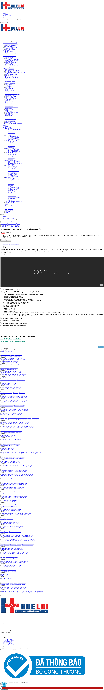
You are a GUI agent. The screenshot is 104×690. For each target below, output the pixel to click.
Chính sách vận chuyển (7, 642)
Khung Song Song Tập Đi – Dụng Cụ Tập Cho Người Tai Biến (12, 584)
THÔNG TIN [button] (3, 637)
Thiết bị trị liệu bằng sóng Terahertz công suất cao (9, 365)
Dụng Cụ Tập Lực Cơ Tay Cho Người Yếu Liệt (9, 445)
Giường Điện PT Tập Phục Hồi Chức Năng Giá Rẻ (10, 566)
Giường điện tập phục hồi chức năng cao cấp (11, 244)
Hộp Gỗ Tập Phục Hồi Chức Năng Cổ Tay (8, 558)
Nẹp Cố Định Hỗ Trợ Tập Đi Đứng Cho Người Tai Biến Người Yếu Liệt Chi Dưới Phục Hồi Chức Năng (20, 453)
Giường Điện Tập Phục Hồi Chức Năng (8, 571)
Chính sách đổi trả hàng (7, 641)
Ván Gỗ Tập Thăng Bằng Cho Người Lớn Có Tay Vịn (10, 414)
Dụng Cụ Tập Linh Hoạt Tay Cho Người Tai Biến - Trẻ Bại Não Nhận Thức (15, 514)
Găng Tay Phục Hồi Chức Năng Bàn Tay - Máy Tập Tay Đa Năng (13, 393)
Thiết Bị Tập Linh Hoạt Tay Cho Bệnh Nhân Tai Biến (10, 510)
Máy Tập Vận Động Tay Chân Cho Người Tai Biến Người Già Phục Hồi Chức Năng (16, 545)
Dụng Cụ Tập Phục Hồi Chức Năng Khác (12, 341)
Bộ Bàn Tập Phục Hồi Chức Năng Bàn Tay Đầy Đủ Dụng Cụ (12, 406)
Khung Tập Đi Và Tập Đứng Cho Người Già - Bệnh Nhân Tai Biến (13, 397)
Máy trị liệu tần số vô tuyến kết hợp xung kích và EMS (10, 356)
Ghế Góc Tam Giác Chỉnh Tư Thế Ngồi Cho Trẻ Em (10, 432)
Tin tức (4, 17)
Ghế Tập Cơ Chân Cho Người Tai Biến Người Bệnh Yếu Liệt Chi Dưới (14, 562)
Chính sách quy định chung (8, 643)
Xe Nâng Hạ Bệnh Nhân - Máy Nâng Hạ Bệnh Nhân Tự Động (12, 588)
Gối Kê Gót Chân (3, 575)
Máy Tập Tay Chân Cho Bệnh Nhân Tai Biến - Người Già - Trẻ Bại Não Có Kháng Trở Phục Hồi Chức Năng (21, 592)
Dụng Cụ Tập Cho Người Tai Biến (10, 339)
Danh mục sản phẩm (7, 15)
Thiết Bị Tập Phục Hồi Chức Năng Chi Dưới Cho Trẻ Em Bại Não (13, 484)
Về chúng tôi (5, 14)
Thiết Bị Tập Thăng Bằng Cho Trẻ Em (7, 493)
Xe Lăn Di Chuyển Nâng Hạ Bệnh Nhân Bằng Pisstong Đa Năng (13, 401)
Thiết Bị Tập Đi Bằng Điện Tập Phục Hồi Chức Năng (10, 532)
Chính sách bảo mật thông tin (8, 640)
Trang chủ (5, 13)
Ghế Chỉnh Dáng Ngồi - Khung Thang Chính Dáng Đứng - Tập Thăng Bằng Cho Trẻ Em (17, 427)
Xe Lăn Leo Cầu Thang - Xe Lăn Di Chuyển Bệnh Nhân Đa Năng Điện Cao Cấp (16, 536)
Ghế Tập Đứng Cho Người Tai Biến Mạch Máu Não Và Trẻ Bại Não (13, 471)
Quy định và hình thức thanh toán (9, 644)
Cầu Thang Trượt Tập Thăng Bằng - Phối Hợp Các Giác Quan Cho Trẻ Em (14, 423)
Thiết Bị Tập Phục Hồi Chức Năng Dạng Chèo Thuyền (11, 527)
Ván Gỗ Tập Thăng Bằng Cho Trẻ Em (7, 436)
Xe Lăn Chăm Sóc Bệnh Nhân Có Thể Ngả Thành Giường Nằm (12, 375)
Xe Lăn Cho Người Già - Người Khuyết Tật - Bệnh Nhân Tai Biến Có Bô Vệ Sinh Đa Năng (18, 540)
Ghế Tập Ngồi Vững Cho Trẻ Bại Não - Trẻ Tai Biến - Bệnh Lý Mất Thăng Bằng (16, 466)
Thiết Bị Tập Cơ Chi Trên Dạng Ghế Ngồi (8, 506)
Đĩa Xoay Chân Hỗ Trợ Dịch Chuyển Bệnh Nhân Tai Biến (11, 549)
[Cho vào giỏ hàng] (0, 382)
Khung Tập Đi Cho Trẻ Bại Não (6, 449)
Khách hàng (5, 16)
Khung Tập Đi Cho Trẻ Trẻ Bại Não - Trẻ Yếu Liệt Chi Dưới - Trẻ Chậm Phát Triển (16, 475)
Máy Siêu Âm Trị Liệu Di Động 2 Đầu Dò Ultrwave (10, 372)
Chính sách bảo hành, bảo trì (8, 639)
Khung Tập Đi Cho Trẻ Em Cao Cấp (7, 384)
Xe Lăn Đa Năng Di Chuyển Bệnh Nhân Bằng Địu (10, 388)
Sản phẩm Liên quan (4, 377)
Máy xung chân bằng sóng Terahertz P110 (8, 369)
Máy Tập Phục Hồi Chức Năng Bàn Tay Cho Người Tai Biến (12, 458)
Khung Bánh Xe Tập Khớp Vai (6, 579)
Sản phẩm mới (3, 350)
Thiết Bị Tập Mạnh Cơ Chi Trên (6, 519)
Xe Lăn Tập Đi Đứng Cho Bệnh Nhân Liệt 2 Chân (10, 462)
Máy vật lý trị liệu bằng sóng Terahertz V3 (8, 362)
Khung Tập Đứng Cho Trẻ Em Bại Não (8, 479)
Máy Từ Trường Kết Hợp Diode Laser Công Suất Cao (10, 352)
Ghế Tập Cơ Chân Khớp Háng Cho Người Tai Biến (10, 440)
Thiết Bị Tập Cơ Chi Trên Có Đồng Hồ (8, 501)
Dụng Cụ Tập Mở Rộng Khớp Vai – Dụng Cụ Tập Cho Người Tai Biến (14, 553)
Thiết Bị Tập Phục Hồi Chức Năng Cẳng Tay (9, 523)
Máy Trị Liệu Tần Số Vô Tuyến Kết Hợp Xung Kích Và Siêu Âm (13, 359)
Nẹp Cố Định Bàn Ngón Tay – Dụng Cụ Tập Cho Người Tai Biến (13, 497)
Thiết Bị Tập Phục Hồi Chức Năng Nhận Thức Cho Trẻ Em (11, 488)
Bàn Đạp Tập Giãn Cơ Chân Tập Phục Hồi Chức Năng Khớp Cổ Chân (14, 410)
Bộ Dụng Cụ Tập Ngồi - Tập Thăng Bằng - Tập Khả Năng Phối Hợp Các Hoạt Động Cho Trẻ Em (19, 419)
